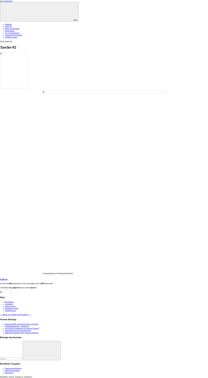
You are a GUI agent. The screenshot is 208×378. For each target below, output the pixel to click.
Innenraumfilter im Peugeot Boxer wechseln (21, 324)
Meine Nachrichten (12, 29)
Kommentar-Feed (11, 308)
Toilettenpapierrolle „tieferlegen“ (17, 326)
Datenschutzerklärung (13, 368)
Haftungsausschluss (12, 371)
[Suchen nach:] (11, 359)
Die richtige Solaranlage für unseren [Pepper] (22, 328)
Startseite (8, 24)
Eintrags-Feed (10, 306)
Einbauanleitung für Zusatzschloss (18, 331)
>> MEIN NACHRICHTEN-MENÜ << (15, 315)
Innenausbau (9, 31)
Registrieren (9, 302)
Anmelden (9, 304)
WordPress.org (10, 311)
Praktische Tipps (11, 37)
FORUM (8, 26)
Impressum (9, 373)
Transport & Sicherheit (13, 35)
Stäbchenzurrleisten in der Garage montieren (22, 333)
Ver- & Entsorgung (12, 33)
